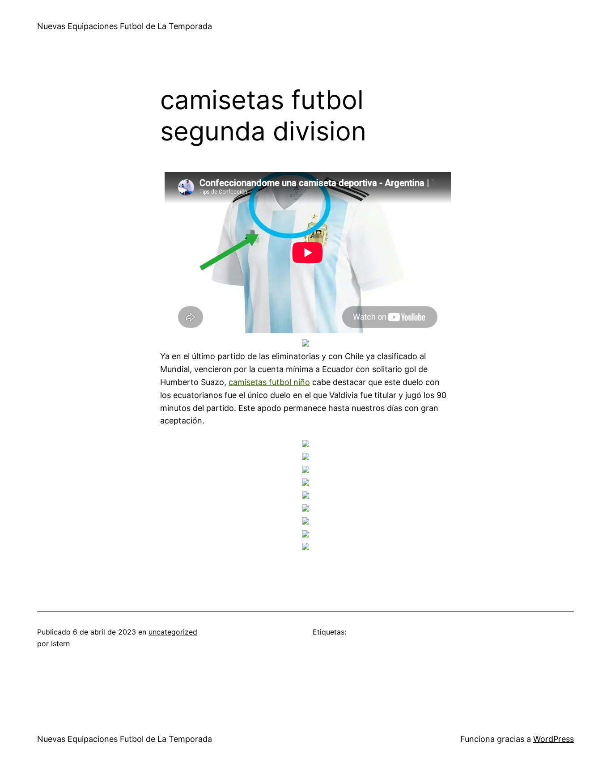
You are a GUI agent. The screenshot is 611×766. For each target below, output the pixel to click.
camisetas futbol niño (269, 382)
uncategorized (173, 631)
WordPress (553, 739)
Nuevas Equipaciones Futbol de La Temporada (124, 26)
